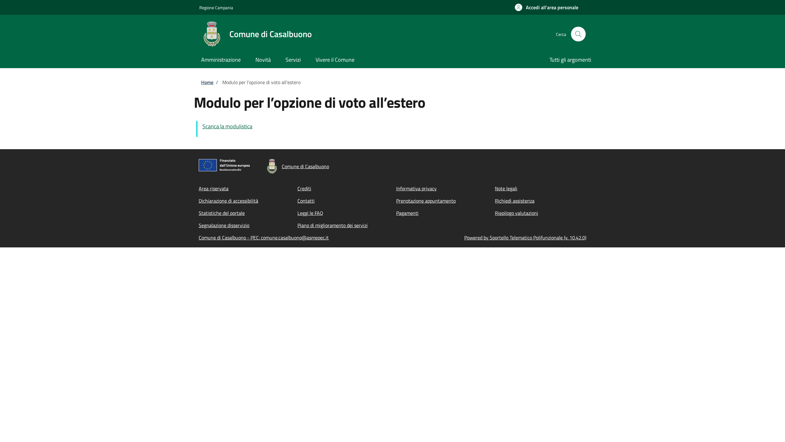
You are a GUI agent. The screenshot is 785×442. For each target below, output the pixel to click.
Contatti (306, 200)
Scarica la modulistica (227, 126)
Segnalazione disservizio (224, 225)
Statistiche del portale (222, 213)
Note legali (506, 188)
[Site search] (578, 34)
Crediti (304, 188)
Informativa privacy (416, 188)
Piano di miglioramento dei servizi (332, 225)
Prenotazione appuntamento (426, 200)
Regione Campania (216, 7)
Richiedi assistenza (514, 200)
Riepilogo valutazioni (516, 213)
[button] (546, 7)
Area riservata (213, 188)
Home (207, 82)
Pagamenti (407, 213)
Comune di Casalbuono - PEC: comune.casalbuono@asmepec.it (264, 237)
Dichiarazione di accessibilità (228, 200)
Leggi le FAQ (310, 213)
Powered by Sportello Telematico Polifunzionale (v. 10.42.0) (525, 237)
